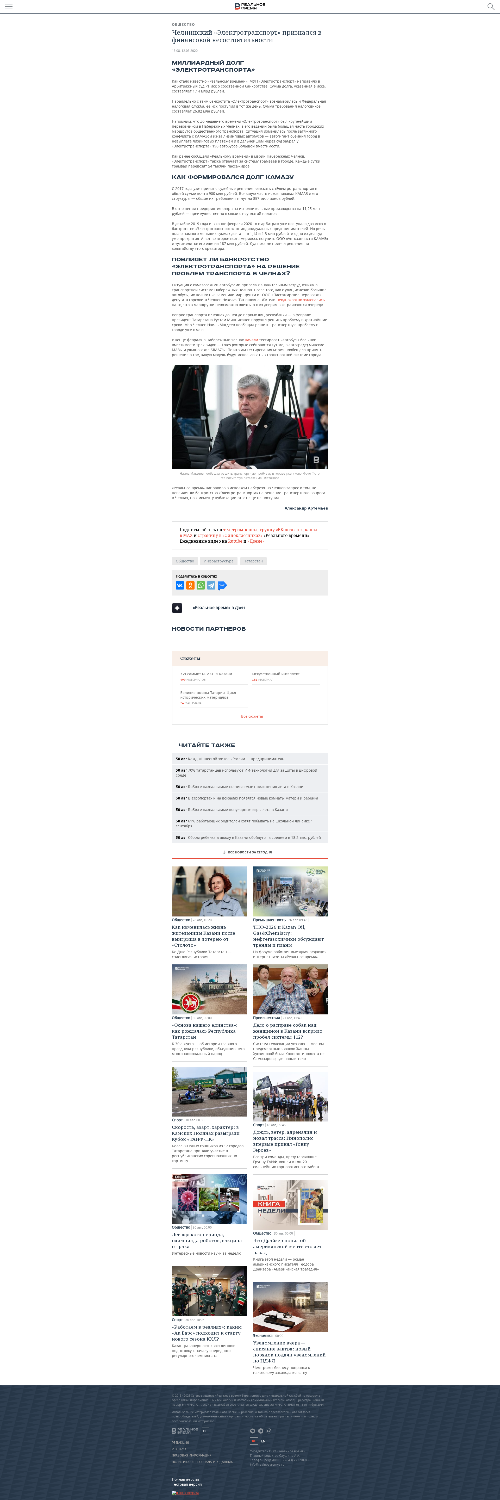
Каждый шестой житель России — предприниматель (230, 758)
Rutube (235, 541)
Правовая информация (191, 1455)
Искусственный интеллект (275, 676)
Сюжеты (190, 658)
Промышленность (269, 920)
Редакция (180, 1443)
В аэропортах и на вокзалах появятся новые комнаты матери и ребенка (247, 798)
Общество (183, 24)
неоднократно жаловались (300, 299)
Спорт (177, 1120)
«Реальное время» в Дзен (219, 607)
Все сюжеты (252, 716)
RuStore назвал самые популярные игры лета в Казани (232, 809)
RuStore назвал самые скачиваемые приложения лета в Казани (239, 786)
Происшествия (266, 1018)
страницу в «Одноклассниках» (230, 535)
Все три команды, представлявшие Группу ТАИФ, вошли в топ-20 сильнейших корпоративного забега (286, 1149)
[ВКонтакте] (180, 585)
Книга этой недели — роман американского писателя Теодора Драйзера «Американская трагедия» (287, 1254)
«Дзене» (256, 541)
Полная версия (185, 1479)
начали (252, 339)
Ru (254, 1441)
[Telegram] (211, 585)
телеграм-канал (240, 529)
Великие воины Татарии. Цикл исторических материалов (208, 697)
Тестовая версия (187, 1484)
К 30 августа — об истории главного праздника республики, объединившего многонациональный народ (208, 1039)
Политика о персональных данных (202, 1462)
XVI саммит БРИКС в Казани (206, 676)
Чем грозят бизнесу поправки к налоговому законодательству (289, 1357)
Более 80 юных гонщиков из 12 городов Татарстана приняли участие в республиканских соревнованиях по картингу (207, 1143)
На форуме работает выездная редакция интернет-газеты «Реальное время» (290, 941)
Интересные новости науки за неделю (207, 1243)
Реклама (179, 1449)
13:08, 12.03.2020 (185, 50)
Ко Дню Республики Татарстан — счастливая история (203, 941)
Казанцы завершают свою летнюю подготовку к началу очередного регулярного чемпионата (207, 1341)
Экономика (263, 1336)
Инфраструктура (219, 561)
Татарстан (253, 561)
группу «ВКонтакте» (281, 529)
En (263, 1441)
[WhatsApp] (201, 585)
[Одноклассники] (190, 585)
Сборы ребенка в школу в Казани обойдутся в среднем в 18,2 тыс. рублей (248, 837)
